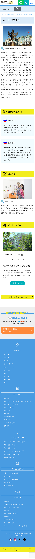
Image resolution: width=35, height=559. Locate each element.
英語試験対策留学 (9, 417)
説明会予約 (7, 476)
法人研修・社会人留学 (10, 423)
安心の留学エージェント (11, 448)
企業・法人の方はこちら (11, 513)
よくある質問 (8, 482)
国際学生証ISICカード (10, 457)
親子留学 (6, 426)
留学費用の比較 (8, 485)
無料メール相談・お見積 (11, 473)
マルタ (6, 373)
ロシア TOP (6, 9)
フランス (6, 376)
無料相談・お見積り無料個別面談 (10, 330)
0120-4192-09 (19, 318)
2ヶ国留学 (7, 420)
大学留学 (6, 413)
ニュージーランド (9, 367)
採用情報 (6, 516)
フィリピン (7, 370)
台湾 (5, 382)
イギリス (6, 358)
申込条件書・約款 (9, 523)
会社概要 (6, 501)
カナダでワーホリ (9, 407)
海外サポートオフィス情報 (11, 507)
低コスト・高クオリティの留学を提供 (15, 442)
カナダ (6, 361)
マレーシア (7, 379)
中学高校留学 (8, 410)
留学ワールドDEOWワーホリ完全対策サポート (17, 401)
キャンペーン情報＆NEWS (11, 479)
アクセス (6, 510)
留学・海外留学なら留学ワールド (18, 549)
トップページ (10, 533)
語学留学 (6, 398)
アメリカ (6, 354)
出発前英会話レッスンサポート (13, 454)
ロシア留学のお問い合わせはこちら (17, 297)
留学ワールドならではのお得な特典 (14, 451)
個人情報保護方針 (9, 520)
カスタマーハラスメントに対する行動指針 (16, 526)
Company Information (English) (13, 504)
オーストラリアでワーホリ (11, 404)
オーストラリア (8, 364)
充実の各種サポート (9, 445)
